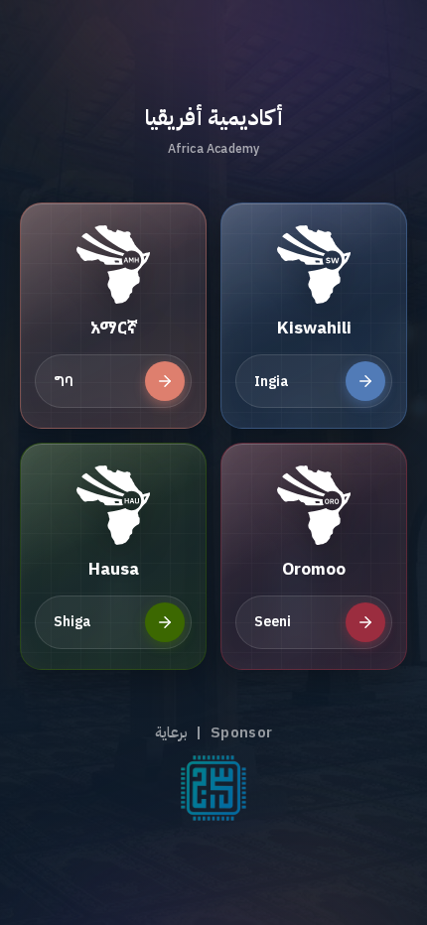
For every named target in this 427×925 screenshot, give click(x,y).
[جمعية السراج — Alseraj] (213, 788)
